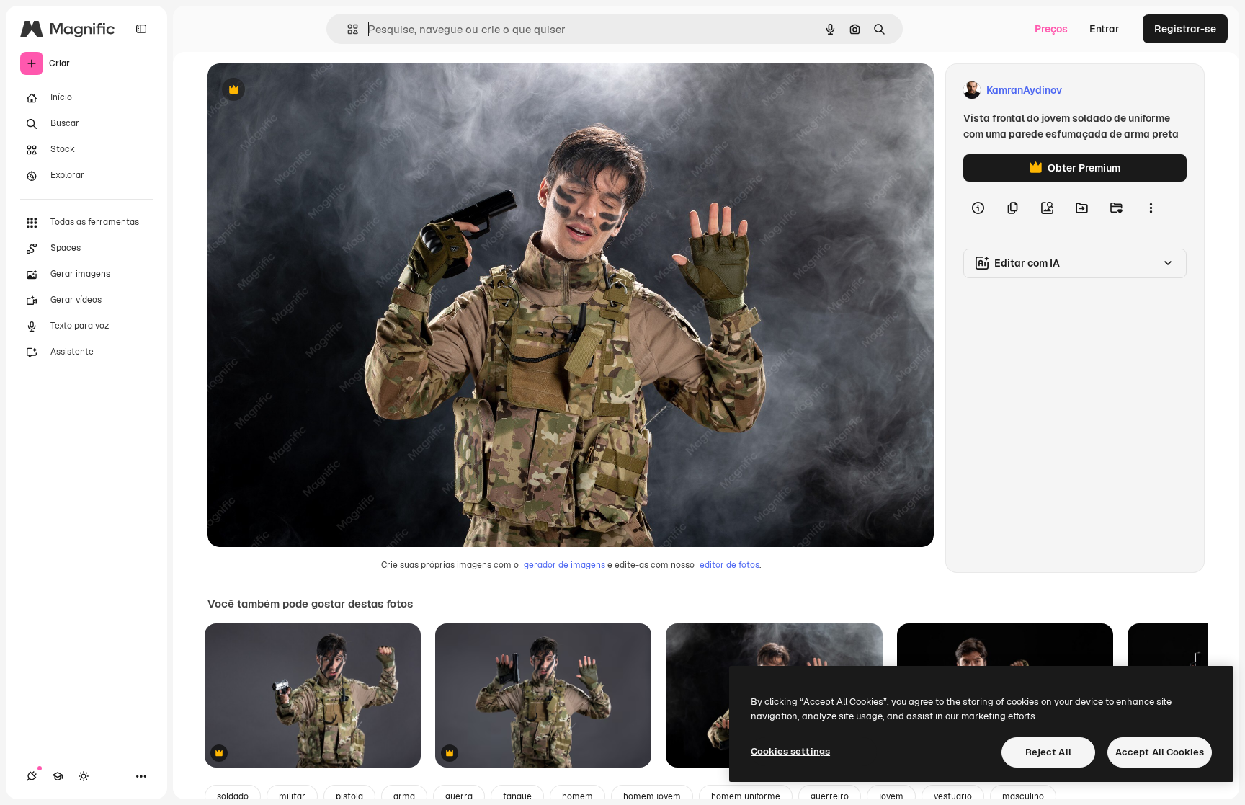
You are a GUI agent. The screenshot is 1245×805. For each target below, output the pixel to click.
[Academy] (57, 776)
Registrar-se (1185, 28)
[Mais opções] (1150, 207)
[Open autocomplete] (347, 29)
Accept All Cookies (1159, 752)
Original (300, 90)
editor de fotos (729, 565)
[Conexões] (31, 776)
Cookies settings (790, 751)
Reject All (1048, 752)
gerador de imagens (564, 565)
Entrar (1104, 28)
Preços (1051, 28)
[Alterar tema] (83, 776)
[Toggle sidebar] (141, 28)
